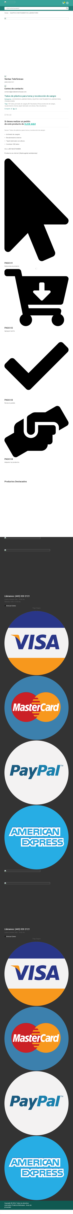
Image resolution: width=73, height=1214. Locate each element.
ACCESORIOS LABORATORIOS (22, 99)
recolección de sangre (48, 104)
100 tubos (11, 104)
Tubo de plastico (41, 106)
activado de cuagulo (21, 104)
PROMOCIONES (10, 101)
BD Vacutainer (32, 104)
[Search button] (67, 8)
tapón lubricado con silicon (27, 106)
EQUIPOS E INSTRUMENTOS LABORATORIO (24, 13)
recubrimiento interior (11, 106)
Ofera (39, 104)
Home (6, 13)
